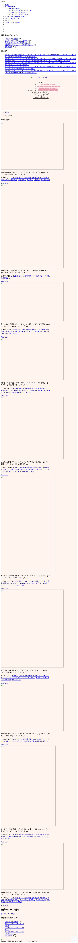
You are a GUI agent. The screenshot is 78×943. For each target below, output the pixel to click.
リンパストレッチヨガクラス (18, 14)
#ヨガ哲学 (36, 390)
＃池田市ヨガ (44, 178)
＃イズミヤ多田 (34, 331)
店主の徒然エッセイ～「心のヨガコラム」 (19, 45)
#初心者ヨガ (22, 180)
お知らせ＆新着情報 (11, 39)
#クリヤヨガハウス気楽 (9, 180)
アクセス (8, 20)
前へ (2, 914)
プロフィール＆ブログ (12, 18)
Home (7, 5)
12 (12, 914)
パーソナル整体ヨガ (15, 8)
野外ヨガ (30, 180)
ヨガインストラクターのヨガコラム (17, 43)
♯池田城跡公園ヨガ (41, 741)
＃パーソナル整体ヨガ (20, 331)
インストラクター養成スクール (15, 16)
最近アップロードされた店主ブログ (17, 41)
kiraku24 (14, 178)
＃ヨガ (41, 276)
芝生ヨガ (37, 180)
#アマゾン (44, 390)
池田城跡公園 (45, 180)
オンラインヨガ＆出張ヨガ (17, 12)
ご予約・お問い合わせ (12, 22)
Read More (4, 183)
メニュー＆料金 (10, 6)
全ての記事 (8, 47)
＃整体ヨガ (7, 838)
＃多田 (47, 276)
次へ (14, 914)
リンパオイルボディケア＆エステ (19, 10)
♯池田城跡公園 (29, 741)
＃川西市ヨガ (5, 278)
